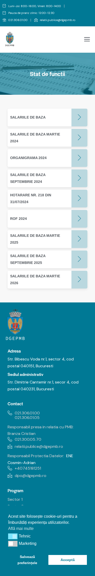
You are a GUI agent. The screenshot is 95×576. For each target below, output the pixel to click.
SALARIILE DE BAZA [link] (28, 117)
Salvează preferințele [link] (27, 560)
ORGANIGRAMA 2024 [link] (28, 158)
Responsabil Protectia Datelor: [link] (36, 455)
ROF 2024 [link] (18, 219)
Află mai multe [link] (21, 528)
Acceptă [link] (68, 560)
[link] (15, 20)
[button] (12, 536)
